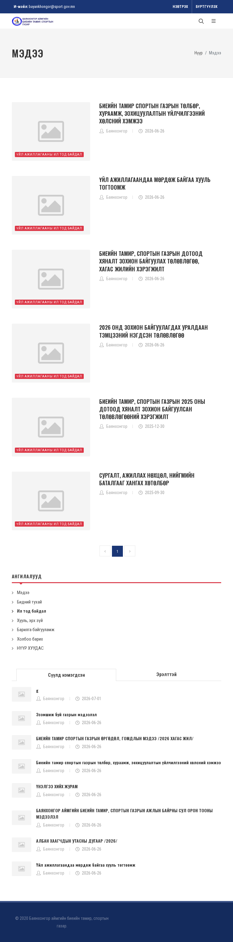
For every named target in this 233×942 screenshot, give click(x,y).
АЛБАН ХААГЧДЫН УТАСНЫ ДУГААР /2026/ (76, 840)
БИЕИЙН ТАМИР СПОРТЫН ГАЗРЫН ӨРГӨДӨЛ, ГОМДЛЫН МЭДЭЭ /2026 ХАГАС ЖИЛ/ (115, 738)
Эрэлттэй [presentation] (166, 674)
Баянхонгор (53, 698)
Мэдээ (23, 592)
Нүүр (198, 53)
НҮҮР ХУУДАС (30, 648)
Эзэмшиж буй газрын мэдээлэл (66, 714)
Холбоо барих (30, 639)
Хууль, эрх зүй (30, 620)
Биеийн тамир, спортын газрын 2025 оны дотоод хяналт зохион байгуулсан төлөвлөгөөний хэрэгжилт (152, 409)
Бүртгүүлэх (207, 7)
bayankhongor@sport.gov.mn (52, 6)
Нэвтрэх (180, 7)
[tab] (66, 674)
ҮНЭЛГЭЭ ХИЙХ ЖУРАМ (57, 786)
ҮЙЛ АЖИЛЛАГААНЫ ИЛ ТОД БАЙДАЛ (49, 154)
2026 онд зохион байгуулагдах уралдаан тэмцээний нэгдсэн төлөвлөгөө (153, 331)
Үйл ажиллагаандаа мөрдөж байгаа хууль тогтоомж (155, 183)
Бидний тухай (29, 602)
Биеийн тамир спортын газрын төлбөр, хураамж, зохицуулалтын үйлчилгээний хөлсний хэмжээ (152, 113)
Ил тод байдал (31, 611)
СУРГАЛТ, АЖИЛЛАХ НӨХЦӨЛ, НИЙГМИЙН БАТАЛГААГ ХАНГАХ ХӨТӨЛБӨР (146, 479)
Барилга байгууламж (35, 629)
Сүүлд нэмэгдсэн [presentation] (66, 675)
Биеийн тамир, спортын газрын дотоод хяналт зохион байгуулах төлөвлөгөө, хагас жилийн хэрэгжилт (151, 261)
